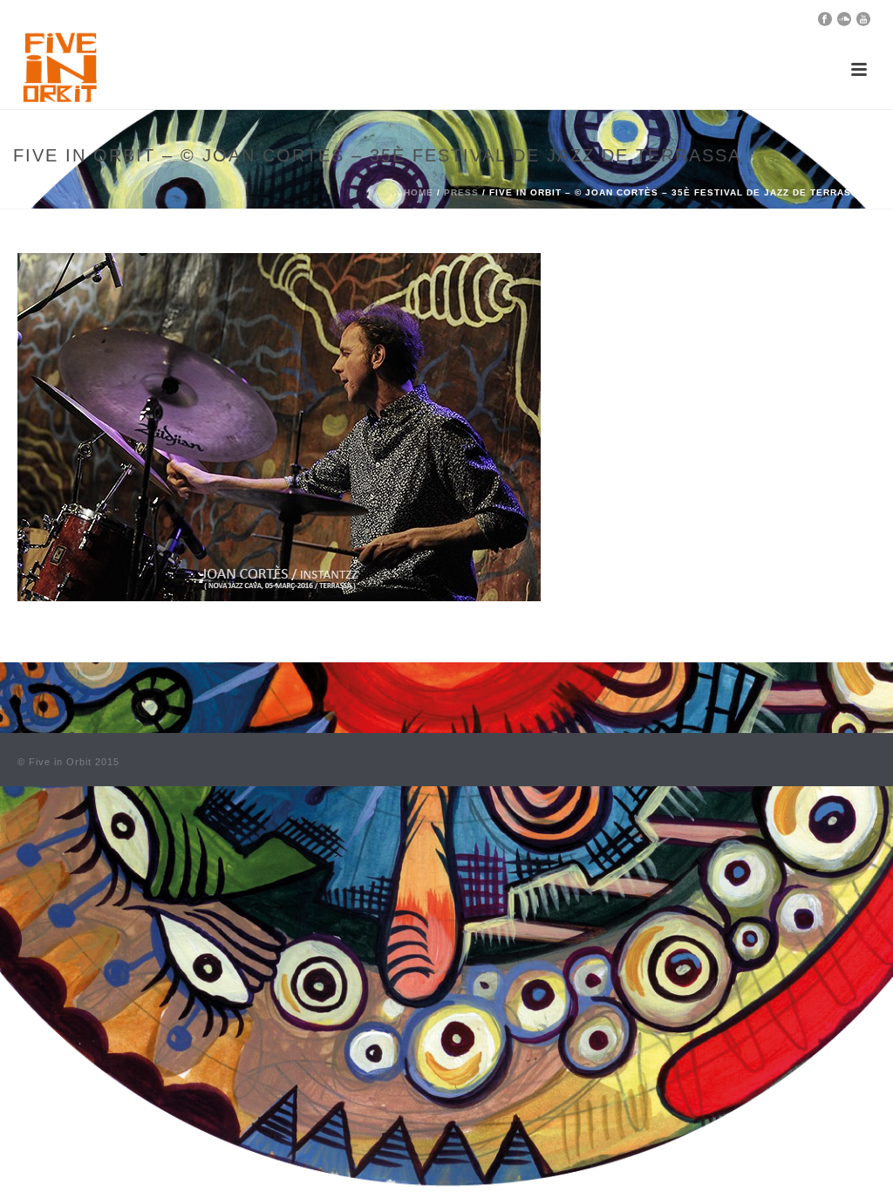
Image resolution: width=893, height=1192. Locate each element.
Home (418, 192)
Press (461, 192)
